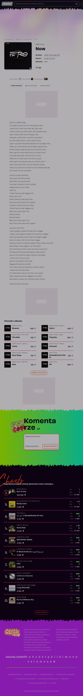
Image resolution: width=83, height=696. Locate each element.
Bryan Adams (21, 489)
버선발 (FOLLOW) (23, 588)
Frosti (27, 537)
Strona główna (8, 39)
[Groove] (7, 3)
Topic (18, 525)
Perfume (53, 346)
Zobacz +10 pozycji (39, 372)
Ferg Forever (28, 39)
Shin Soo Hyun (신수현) (24, 561)
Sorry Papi (21, 528)
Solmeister (27, 573)
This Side (16, 337)
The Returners (34, 501)
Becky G (25, 525)
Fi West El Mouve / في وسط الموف (30, 552)
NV (50, 364)
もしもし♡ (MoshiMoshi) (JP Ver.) (30, 515)
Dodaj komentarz (50, 446)
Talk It (51, 328)
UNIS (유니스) (21, 513)
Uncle (14, 346)
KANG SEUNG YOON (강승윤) (26, 585)
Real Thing (16, 355)
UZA (18, 564)
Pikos (18, 573)
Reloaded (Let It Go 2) (57, 356)
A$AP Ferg (19, 39)
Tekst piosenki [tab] (16, 85)
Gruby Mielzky (22, 501)
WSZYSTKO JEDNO (24, 540)
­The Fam (25, 335)
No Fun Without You (25, 600)
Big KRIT (56, 55)
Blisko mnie (22, 504)
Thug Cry (53, 337)
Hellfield (19, 537)
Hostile (29, 549)
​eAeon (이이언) (21, 597)
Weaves (15, 328)
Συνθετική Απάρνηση (25, 576)
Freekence (20, 549)
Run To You (21, 491)
